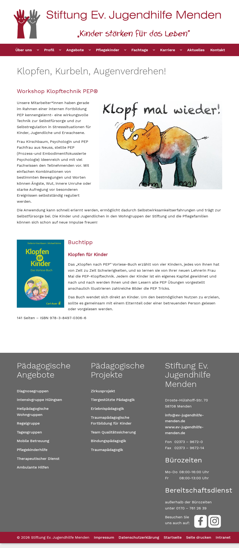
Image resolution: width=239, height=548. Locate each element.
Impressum (104, 537)
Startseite (173, 537)
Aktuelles (196, 50)
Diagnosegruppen (33, 391)
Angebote (75, 50)
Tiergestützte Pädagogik (113, 399)
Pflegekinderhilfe (32, 449)
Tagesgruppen (29, 432)
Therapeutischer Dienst (38, 458)
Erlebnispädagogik (107, 408)
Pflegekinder (107, 50)
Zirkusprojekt (103, 391)
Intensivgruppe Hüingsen (39, 399)
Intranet (223, 537)
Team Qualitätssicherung (113, 432)
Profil (49, 50)
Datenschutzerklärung (139, 537)
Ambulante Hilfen (33, 467)
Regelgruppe (28, 423)
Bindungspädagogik (108, 441)
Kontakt (217, 50)
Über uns (23, 50)
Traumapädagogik (107, 449)
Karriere (167, 50)
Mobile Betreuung (33, 441)
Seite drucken (198, 537)
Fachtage (139, 50)
